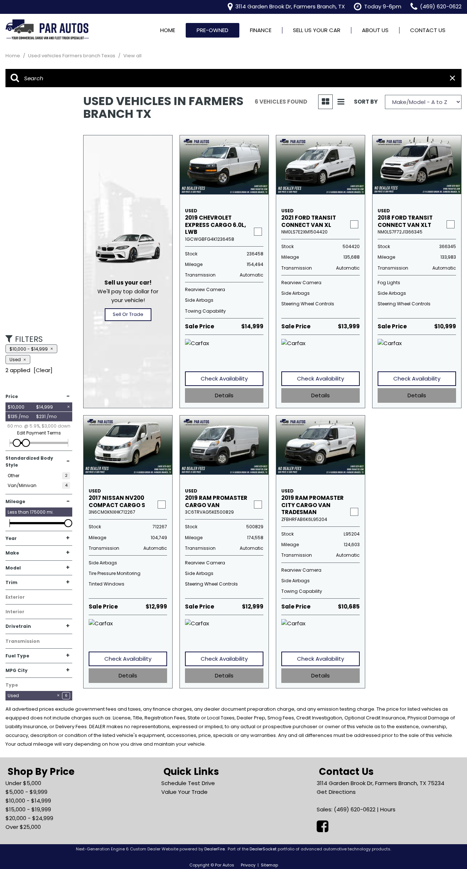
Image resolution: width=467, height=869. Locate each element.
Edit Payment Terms (39, 433)
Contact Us (427, 30)
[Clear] (43, 370)
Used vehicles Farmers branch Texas (72, 55)
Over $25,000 (23, 827)
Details (224, 395)
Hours (387, 809)
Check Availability (224, 378)
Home (167, 30)
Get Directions (336, 792)
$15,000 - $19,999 (28, 809)
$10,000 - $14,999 (28, 800)
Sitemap (269, 865)
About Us (375, 30)
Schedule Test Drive (188, 783)
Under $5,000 (23, 783)
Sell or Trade (128, 314)
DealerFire (214, 849)
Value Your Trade (184, 792)
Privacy (248, 865)
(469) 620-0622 (354, 809)
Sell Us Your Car (316, 30)
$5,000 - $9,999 (26, 792)
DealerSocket (263, 849)
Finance (260, 30)
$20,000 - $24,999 (29, 818)
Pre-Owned (212, 30)
